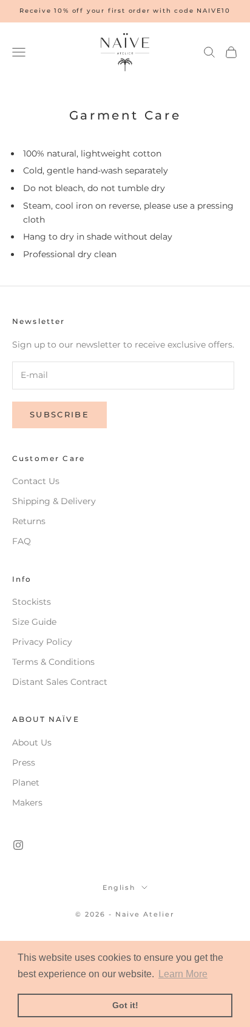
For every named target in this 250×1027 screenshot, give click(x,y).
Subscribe (59, 414)
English (119, 887)
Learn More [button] (183, 974)
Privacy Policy (42, 641)
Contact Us (35, 481)
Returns (29, 521)
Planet (25, 782)
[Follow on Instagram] (18, 845)
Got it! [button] (125, 1005)
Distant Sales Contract (59, 681)
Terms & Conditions (53, 661)
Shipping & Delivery (54, 501)
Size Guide (34, 621)
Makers (27, 802)
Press (23, 762)
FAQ (21, 541)
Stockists (31, 601)
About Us (32, 742)
